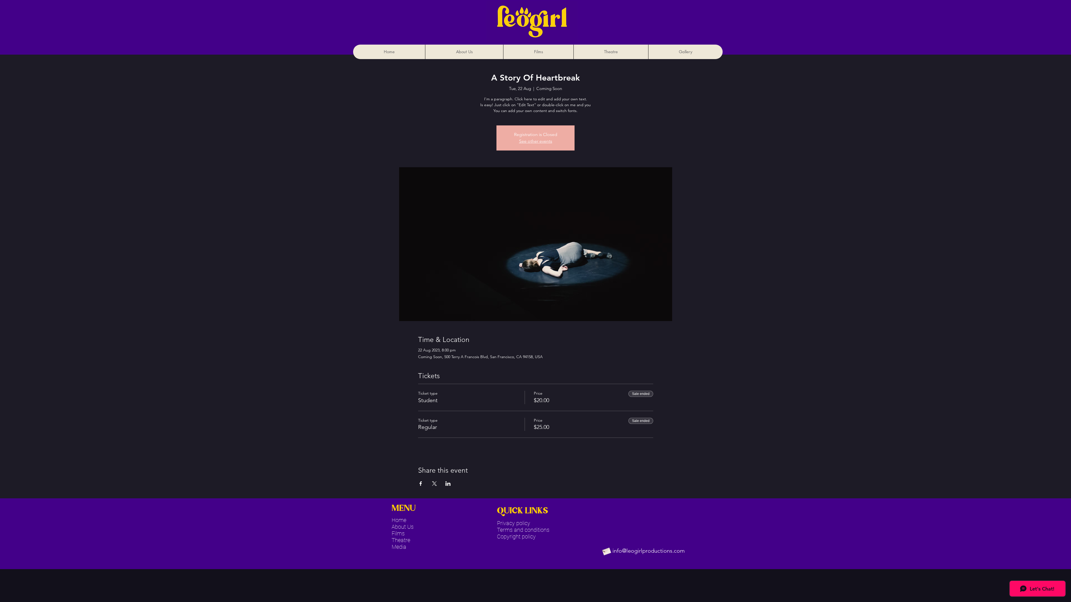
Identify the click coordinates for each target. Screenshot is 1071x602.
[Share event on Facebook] (420, 483)
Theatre (401, 540)
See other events (535, 141)
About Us (403, 526)
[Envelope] (606, 550)
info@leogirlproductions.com (648, 550)
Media (399, 546)
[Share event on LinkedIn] (448, 483)
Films (398, 533)
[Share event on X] (434, 483)
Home (399, 520)
